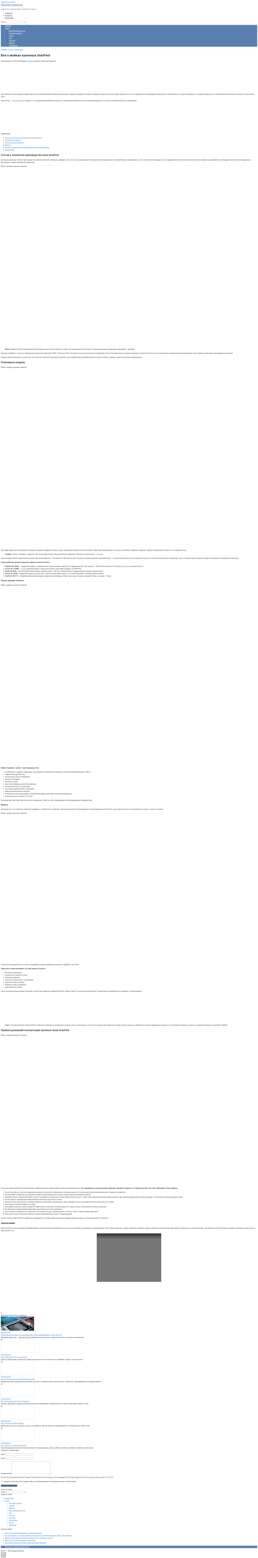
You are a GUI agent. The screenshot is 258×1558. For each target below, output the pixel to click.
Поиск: (3, 22)
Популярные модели (13, 140)
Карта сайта (9, 18)
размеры (117, 550)
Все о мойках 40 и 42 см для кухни (14, 1357)
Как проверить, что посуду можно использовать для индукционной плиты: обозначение (38, 1536)
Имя (3, 1454)
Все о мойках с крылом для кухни (13, 1445)
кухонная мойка (18, 101)
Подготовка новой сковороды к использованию (23, 1533)
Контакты (8, 16)
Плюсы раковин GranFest (14, 143)
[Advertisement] (129, 77)
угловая (24, 569)
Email (3, 1458)
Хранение (12, 1525)
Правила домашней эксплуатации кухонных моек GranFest (27, 147)
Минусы (8, 145)
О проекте (8, 13)
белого (126, 566)
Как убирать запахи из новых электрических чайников (25, 1543)
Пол (10, 38)
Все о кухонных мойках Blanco (12, 1423)
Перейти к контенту (8, 2)
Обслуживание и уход (17, 31)
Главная (8, 26)
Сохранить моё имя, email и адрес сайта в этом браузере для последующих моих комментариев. (39, 1481)
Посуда (11, 1515)
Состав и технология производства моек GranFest (23, 138)
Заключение (9, 150)
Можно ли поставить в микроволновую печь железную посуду (29, 1538)
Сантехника (13, 45)
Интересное (9, 1498)
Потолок (12, 41)
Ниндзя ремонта (12, 4)
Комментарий (6, 1473)
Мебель (12, 43)
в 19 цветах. (98, 554)
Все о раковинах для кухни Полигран (15, 1401)
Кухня (7, 28)
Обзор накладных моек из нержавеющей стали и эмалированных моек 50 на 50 (31, 1335)
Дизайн (12, 1506)
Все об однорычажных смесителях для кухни (18, 1379)
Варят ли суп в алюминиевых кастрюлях (20, 1540)
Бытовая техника (15, 33)
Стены (11, 36)
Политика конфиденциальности (17, 1547)
